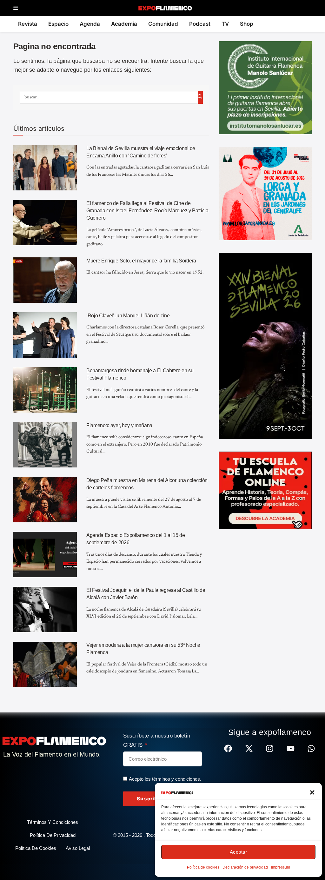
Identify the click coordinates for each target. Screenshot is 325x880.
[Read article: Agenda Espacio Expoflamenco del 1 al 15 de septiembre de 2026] (45, 554)
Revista (27, 24)
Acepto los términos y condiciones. (165, 779)
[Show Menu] (15, 8)
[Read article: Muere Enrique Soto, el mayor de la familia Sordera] (45, 280)
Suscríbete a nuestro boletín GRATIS (156, 740)
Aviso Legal (78, 848)
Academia (124, 24)
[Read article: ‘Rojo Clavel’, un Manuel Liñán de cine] (45, 335)
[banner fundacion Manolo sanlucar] (265, 87)
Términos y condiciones (52, 822)
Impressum (280, 867)
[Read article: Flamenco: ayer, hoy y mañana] (45, 444)
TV (225, 24)
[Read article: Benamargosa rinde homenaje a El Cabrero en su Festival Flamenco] (45, 390)
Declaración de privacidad (245, 867)
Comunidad (163, 24)
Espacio (58, 24)
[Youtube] (290, 748)
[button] (312, 792)
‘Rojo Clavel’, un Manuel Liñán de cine (128, 315)
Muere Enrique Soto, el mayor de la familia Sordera (141, 260)
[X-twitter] (249, 748)
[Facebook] (228, 748)
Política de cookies (203, 867)
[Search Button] (200, 97)
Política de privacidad (53, 835)
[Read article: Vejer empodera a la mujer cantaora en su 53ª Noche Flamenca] (45, 664)
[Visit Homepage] (165, 8)
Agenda (90, 24)
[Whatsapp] (311, 748)
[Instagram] (270, 748)
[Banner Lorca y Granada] (265, 193)
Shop (246, 24)
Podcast (199, 24)
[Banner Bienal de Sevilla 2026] (265, 345)
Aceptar (238, 852)
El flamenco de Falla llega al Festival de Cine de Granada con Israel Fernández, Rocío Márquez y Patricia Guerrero (147, 211)
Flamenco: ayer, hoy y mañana (119, 425)
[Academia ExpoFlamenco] (265, 490)
